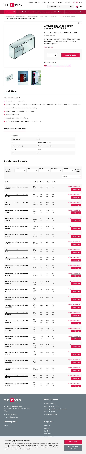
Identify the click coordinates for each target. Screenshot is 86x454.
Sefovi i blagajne (49, 411)
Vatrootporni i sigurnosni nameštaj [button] (42, 12)
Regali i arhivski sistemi (51, 406)
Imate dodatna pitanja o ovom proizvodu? (58, 66)
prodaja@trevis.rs (12, 417)
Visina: (16, 168)
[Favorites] (77, 2)
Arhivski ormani (44, 16)
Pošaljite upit (76, 189)
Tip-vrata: (65, 168)
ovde (28, 449)
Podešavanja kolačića (73, 448)
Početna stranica (9, 16)
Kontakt (67, 2)
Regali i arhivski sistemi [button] (23, 12)
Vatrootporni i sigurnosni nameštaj (55, 409)
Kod (34, 182)
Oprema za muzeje (70, 12)
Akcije (79, 12)
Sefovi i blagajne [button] (58, 12)
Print (81, 22)
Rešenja (30, 2)
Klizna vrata (53, 16)
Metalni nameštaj (33, 16)
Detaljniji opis (49, 47)
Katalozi (44, 2)
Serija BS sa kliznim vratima (67, 16)
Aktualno (37, 2)
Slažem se (73, 442)
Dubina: (41, 168)
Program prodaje (21, 16)
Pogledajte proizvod (74, 186)
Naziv (6, 182)
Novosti (46, 428)
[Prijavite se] (74, 2)
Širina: (28, 168)
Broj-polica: (54, 168)
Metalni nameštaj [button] (10, 12)
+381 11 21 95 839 (11, 415)
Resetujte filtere (78, 170)
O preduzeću (59, 2)
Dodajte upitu (70, 55)
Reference (51, 2)
